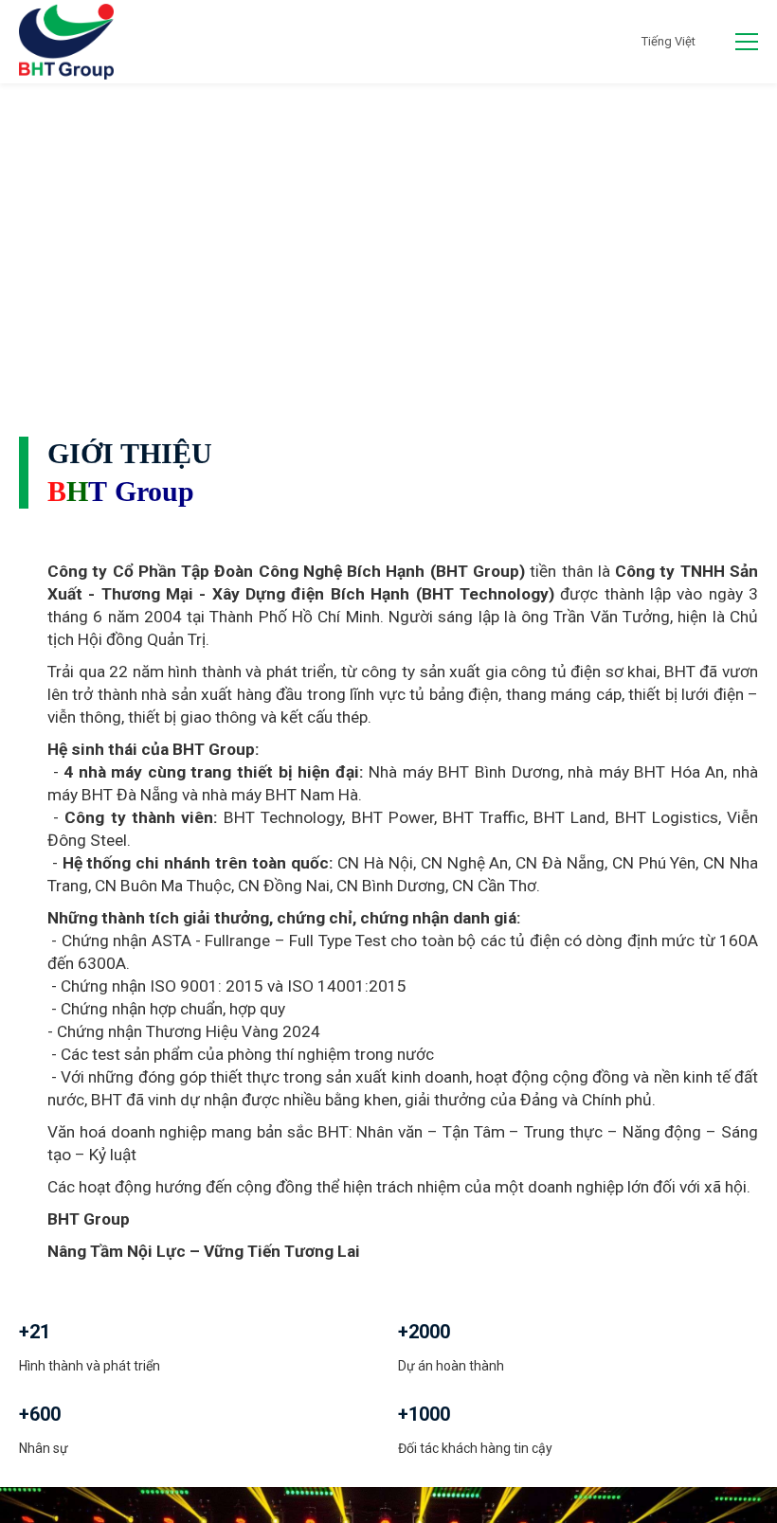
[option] (388, 234)
